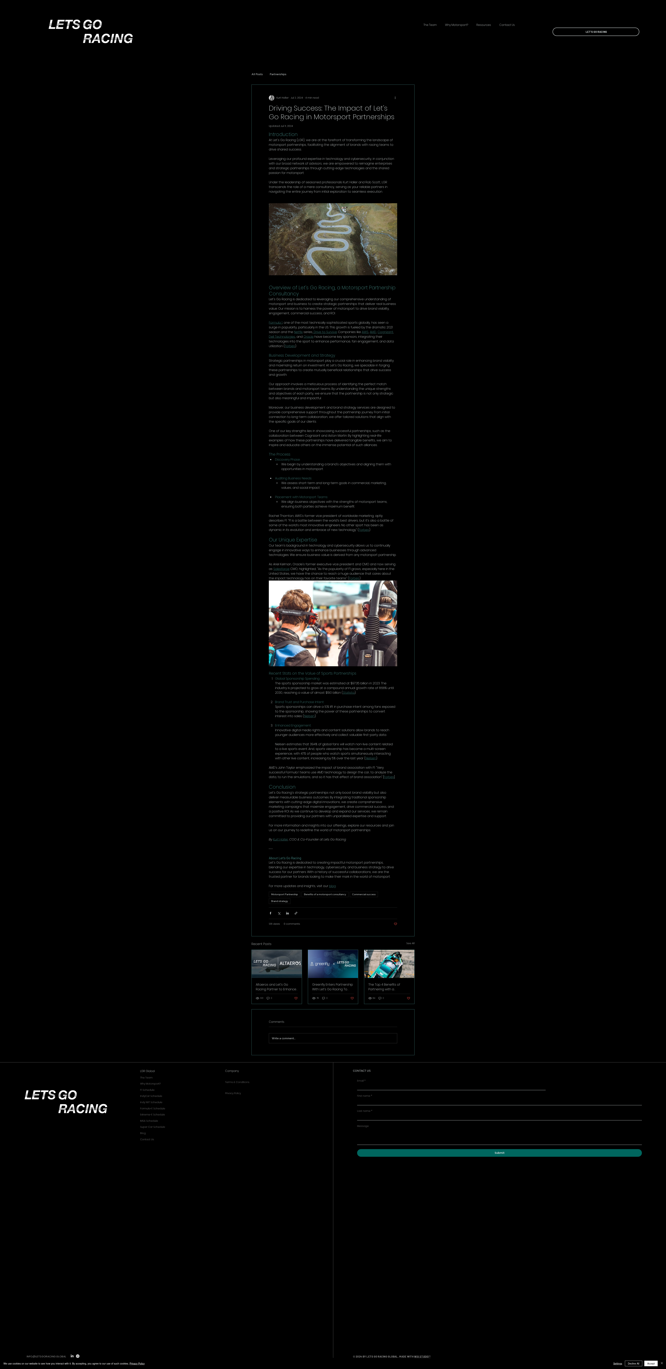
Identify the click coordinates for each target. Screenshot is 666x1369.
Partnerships (278, 74)
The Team (146, 1077)
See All (410, 943)
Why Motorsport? (150, 1083)
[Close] (662, 1363)
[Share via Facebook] (270, 913)
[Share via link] (296, 913)
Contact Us (147, 1139)
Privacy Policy (233, 1093)
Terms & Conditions (237, 1082)
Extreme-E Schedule (152, 1114)
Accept (651, 1363)
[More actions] (395, 98)
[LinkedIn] (72, 1356)
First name (364, 1095)
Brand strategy (279, 901)
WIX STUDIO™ (422, 1356)
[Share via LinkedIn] (287, 913)
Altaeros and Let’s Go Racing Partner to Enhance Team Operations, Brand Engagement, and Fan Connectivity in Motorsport (276, 987)
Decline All (633, 1363)
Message (363, 1126)
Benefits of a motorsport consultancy (325, 894)
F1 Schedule (147, 1090)
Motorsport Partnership (284, 894)
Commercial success (364, 894)
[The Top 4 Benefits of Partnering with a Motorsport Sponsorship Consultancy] (389, 964)
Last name (364, 1111)
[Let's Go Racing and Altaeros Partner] (277, 964)
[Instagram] (77, 1356)
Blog (143, 1133)
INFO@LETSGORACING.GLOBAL (46, 1356)
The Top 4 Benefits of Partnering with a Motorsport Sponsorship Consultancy (386, 987)
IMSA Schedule (149, 1121)
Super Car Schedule (152, 1127)
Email (361, 1080)
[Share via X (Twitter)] (279, 913)
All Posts (257, 74)
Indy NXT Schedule (151, 1102)
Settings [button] (617, 1363)
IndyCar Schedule (151, 1096)
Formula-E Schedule (152, 1108)
